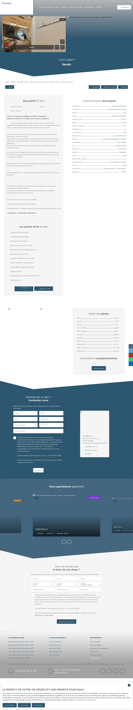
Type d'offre (35, 583)
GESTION (71, 7)
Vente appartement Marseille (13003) (21, 648)
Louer (57, 7)
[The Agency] (16, 7)
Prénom (17, 413)
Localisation (83, 583)
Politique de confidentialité (99, 648)
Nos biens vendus (55, 648)
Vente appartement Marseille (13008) (21, 651)
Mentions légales (95, 645)
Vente (7, 82)
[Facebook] (102, 671)
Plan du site (94, 651)
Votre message (20, 431)
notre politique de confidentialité (84, 700)
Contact (99, 7)
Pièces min (84, 589)
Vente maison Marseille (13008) (19, 658)
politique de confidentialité (42, 462)
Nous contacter (54, 655)
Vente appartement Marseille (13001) (21, 642)
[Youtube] (122, 671)
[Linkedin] (115, 671)
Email (16, 419)
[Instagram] (109, 671)
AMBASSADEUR (89, 7)
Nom (42, 413)
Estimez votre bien (55, 642)
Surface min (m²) (62, 589)
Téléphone (44, 419)
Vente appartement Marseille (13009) (21, 645)
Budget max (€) (38, 589)
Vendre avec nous (55, 645)
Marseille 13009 (22, 82)
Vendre (63, 7)
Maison (13, 82)
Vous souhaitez (44, 424)
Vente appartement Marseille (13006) (21, 655)
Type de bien (60, 583)
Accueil (42, 7)
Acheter (50, 7)
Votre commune (20, 425)
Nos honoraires (95, 642)
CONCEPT (79, 7)
